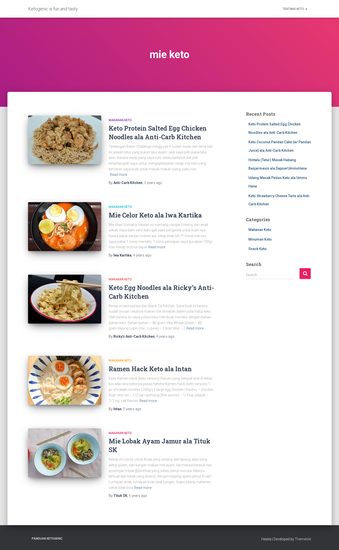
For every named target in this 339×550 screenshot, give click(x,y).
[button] (306, 9)
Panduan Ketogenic (47, 538)
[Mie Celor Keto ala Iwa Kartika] (64, 226)
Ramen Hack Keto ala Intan (150, 369)
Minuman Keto (260, 239)
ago (153, 183)
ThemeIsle (303, 539)
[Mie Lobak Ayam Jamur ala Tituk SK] (64, 452)
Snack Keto (257, 249)
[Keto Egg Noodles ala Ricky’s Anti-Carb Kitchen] (64, 299)
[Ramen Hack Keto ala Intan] (64, 380)
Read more (118, 175)
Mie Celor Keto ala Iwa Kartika (155, 215)
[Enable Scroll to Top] (329, 540)
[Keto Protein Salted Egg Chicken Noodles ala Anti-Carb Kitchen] (64, 139)
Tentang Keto (294, 9)
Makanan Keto (120, 120)
